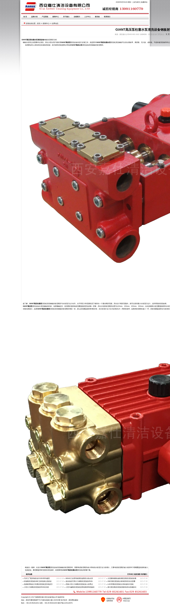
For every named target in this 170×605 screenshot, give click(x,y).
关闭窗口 (144, 574)
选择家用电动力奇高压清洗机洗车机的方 (38, 584)
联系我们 (107, 17)
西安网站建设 (73, 600)
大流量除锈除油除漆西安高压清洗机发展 (122, 578)
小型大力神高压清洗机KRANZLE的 (36, 587)
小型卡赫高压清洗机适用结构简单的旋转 (80, 587)
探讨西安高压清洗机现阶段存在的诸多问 (122, 587)
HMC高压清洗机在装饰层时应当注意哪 (121, 581)
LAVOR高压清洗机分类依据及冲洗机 (121, 584)
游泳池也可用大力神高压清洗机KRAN (79, 581)
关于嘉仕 (66, 17)
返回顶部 (137, 574)
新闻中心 (55, 17)
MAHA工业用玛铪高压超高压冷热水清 (79, 578)
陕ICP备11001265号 (65, 603)
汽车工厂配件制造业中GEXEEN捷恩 (37, 578)
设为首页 (136, 2)
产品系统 (45, 17)
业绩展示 (77, 17)
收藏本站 (144, 2)
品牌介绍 (34, 17)
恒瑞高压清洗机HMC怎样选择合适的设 (38, 581)
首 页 (25, 17)
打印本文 (130, 574)
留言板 (97, 17)
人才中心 (87, 17)
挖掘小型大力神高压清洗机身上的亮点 (79, 584)
